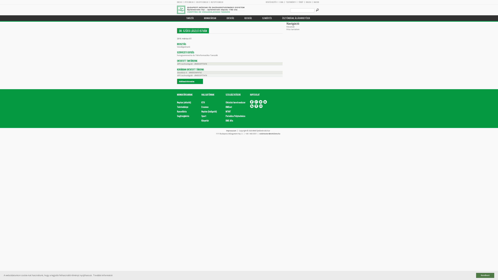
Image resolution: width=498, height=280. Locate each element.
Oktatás (230, 18)
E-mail (281, 2)
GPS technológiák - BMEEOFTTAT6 (192, 64)
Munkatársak (210, 18)
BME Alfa (229, 120)
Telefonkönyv (291, 2)
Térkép (300, 2)
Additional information (186, 81)
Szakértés (267, 18)
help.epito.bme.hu (217, 2)
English (308, 2)
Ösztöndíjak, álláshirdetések (296, 18)
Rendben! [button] (485, 275)
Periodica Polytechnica (235, 116)
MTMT (228, 111)
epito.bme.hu (189, 2)
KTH (203, 102)
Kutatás (248, 18)
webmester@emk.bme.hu (269, 133)
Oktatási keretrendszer (235, 102)
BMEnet (229, 106)
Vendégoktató (183, 47)
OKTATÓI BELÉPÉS (271, 2)
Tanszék (190, 18)
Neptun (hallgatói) (209, 111)
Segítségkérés (183, 116)
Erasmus (205, 106)
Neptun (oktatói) (184, 102)
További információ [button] (103, 275)
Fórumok (290, 27)
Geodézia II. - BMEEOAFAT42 (189, 72)
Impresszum (231, 131)
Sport (203, 116)
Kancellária (182, 111)
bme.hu (179, 2)
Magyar (316, 2)
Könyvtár (205, 120)
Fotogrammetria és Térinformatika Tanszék (197, 55)
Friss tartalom (292, 29)
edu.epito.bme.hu (202, 2)
